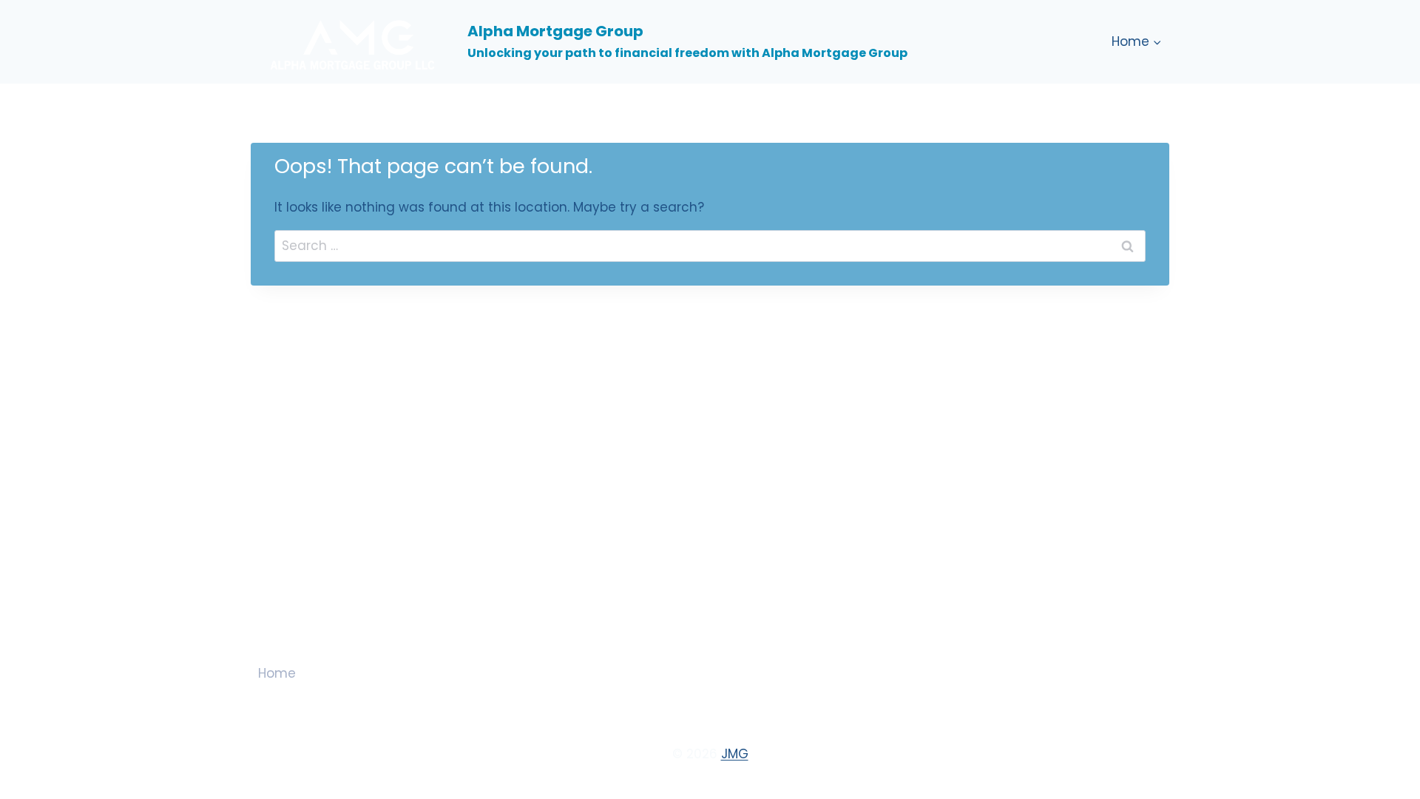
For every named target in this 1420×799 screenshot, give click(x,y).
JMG (734, 754)
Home (277, 673)
